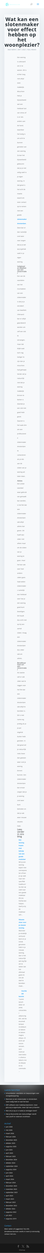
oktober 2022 (10, 1209)
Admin (13, 50)
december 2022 (11, 1206)
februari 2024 (11, 1183)
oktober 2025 (10, 1143)
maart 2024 (10, 1179)
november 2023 (11, 1189)
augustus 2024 (11, 1169)
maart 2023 (10, 1199)
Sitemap (22, 1250)
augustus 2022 (11, 1212)
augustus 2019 (11, 1219)
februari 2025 (11, 1156)
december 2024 (11, 1160)
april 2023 (9, 1196)
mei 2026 (9, 1130)
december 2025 (11, 1140)
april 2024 (9, 1176)
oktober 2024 (10, 1163)
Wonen (33, 50)
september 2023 (12, 1192)
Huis (28, 50)
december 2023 (11, 1186)
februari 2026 (11, 1137)
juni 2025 (9, 1150)
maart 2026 (10, 1133)
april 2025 (9, 1153)
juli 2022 (9, 1215)
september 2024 (12, 1166)
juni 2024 (9, 1173)
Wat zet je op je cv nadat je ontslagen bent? (21, 1111)
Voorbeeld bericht (23, 993)
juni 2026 (9, 1127)
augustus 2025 (11, 1146)
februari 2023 (11, 1202)
